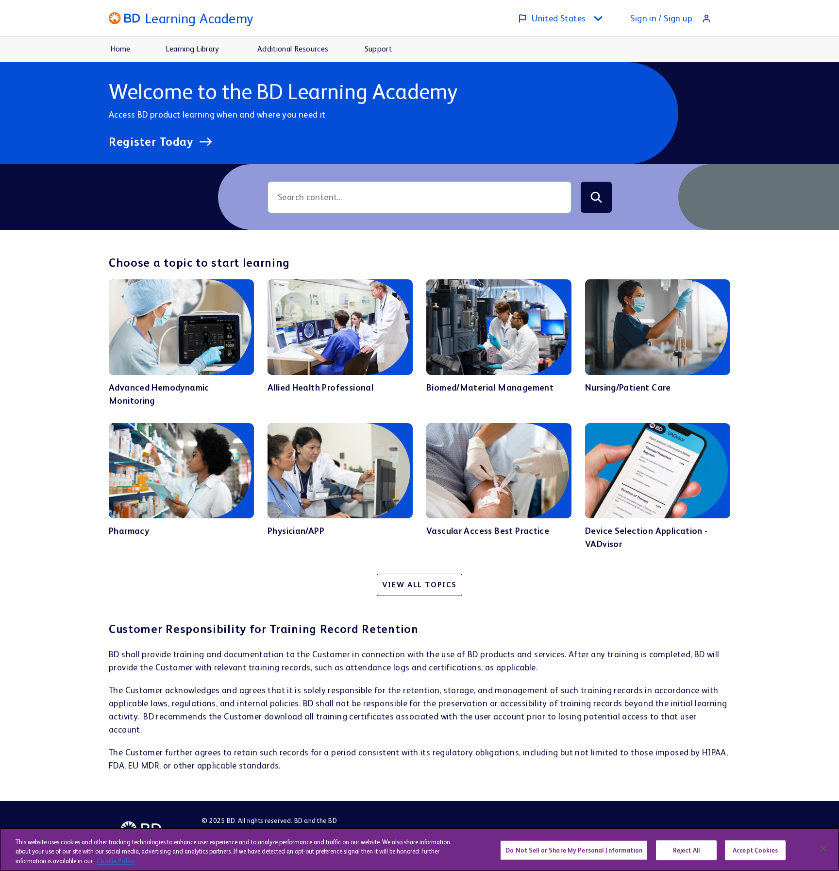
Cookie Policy (116, 861)
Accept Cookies (755, 850)
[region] (419, 849)
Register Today (151, 141)
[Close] (823, 848)
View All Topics (419, 584)
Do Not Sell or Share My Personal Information (573, 850)
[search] (596, 197)
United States (559, 18)
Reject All (686, 850)
